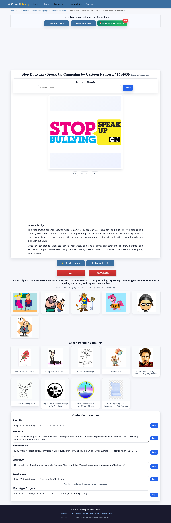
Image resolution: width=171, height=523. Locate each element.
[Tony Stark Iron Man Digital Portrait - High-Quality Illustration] (146, 357)
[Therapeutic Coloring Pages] (25, 389)
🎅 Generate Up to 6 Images (113, 22)
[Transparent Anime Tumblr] (55, 357)
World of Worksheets (101, 513)
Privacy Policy (60, 4)
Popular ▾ (90, 4)
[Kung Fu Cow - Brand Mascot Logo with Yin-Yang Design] (55, 389)
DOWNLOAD (103, 273)
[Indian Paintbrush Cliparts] (25, 357)
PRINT (70, 273)
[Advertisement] (85, 49)
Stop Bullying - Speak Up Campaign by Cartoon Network (42, 10)
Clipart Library (78, 509)
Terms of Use (76, 4)
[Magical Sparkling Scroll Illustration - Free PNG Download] (116, 389)
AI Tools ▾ (46, 4)
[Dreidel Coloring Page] (85, 357)
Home (35, 4)
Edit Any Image (56, 23)
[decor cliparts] (116, 357)
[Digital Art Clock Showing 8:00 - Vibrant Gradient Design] (85, 389)
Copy (154, 425)
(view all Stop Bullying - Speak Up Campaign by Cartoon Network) (85, 287)
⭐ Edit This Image (70, 263)
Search (128, 88)
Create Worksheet (83, 23)
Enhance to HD (100, 263)
